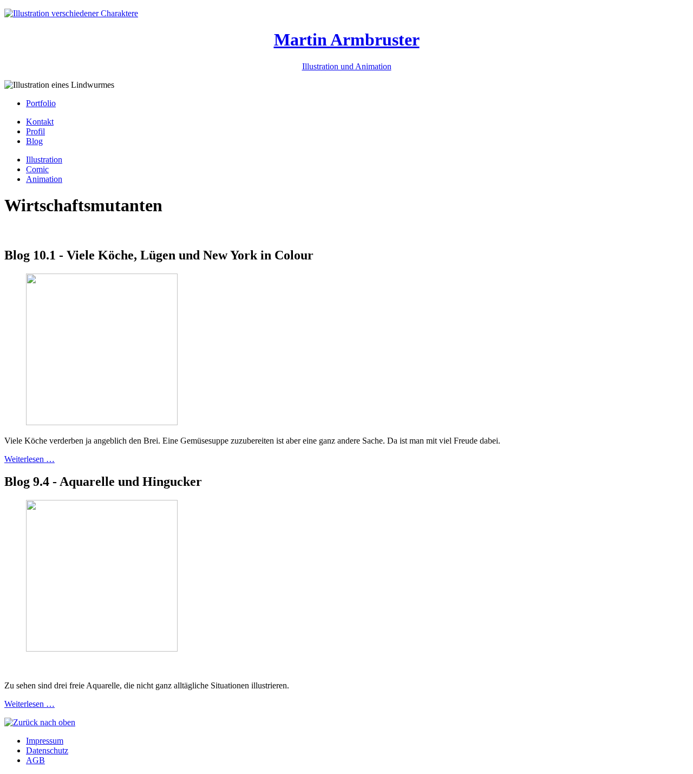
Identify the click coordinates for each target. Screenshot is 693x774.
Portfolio (41, 103)
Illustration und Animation (346, 66)
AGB (35, 760)
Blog (34, 141)
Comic (37, 169)
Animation (44, 179)
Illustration (44, 159)
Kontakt (40, 121)
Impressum (44, 740)
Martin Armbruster (347, 39)
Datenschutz (47, 750)
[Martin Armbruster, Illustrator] (71, 13)
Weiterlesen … (29, 459)
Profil (35, 131)
